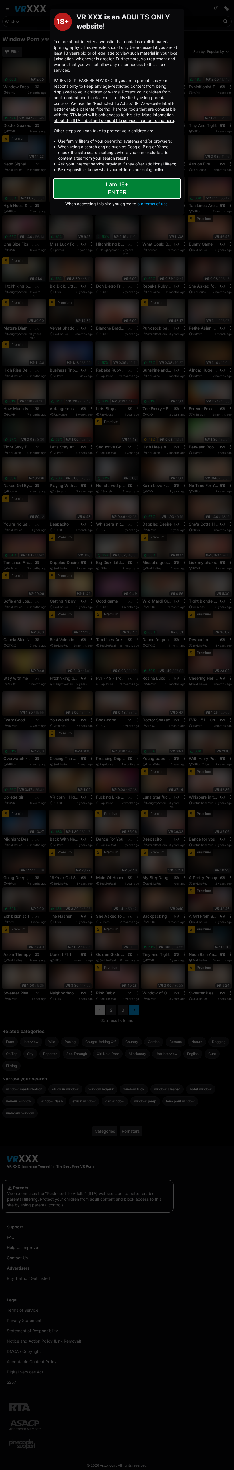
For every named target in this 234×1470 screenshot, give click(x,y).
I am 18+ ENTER (117, 188)
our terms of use (152, 203)
